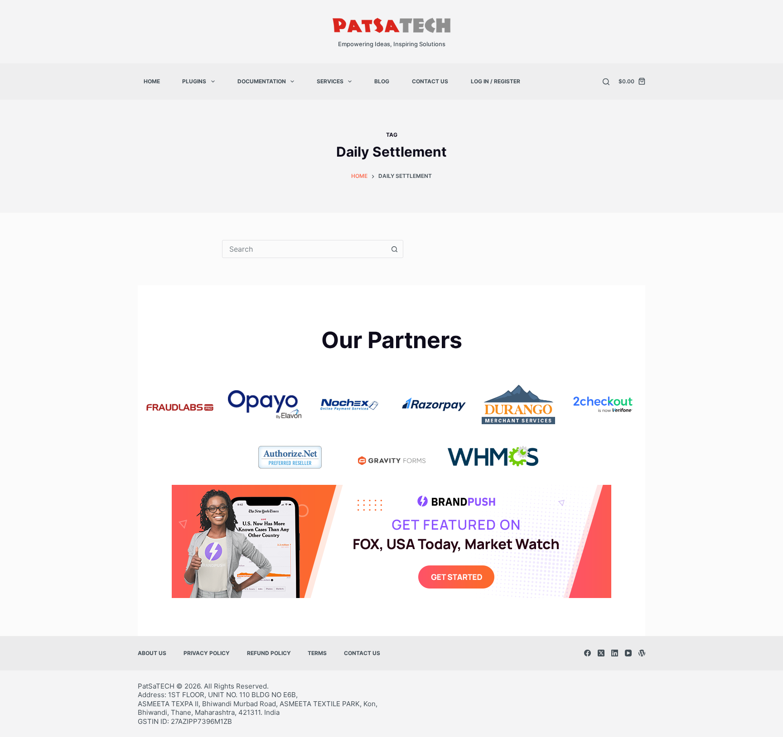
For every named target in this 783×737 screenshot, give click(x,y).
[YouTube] (628, 653)
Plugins (194, 81)
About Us (152, 653)
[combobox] (304, 249)
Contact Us (430, 81)
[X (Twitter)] (601, 653)
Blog (381, 81)
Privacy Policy (207, 653)
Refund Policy (269, 653)
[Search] (606, 81)
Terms (317, 653)
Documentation (261, 81)
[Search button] (394, 249)
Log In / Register (495, 81)
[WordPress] (641, 653)
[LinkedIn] (614, 653)
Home (152, 81)
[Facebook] (587, 653)
